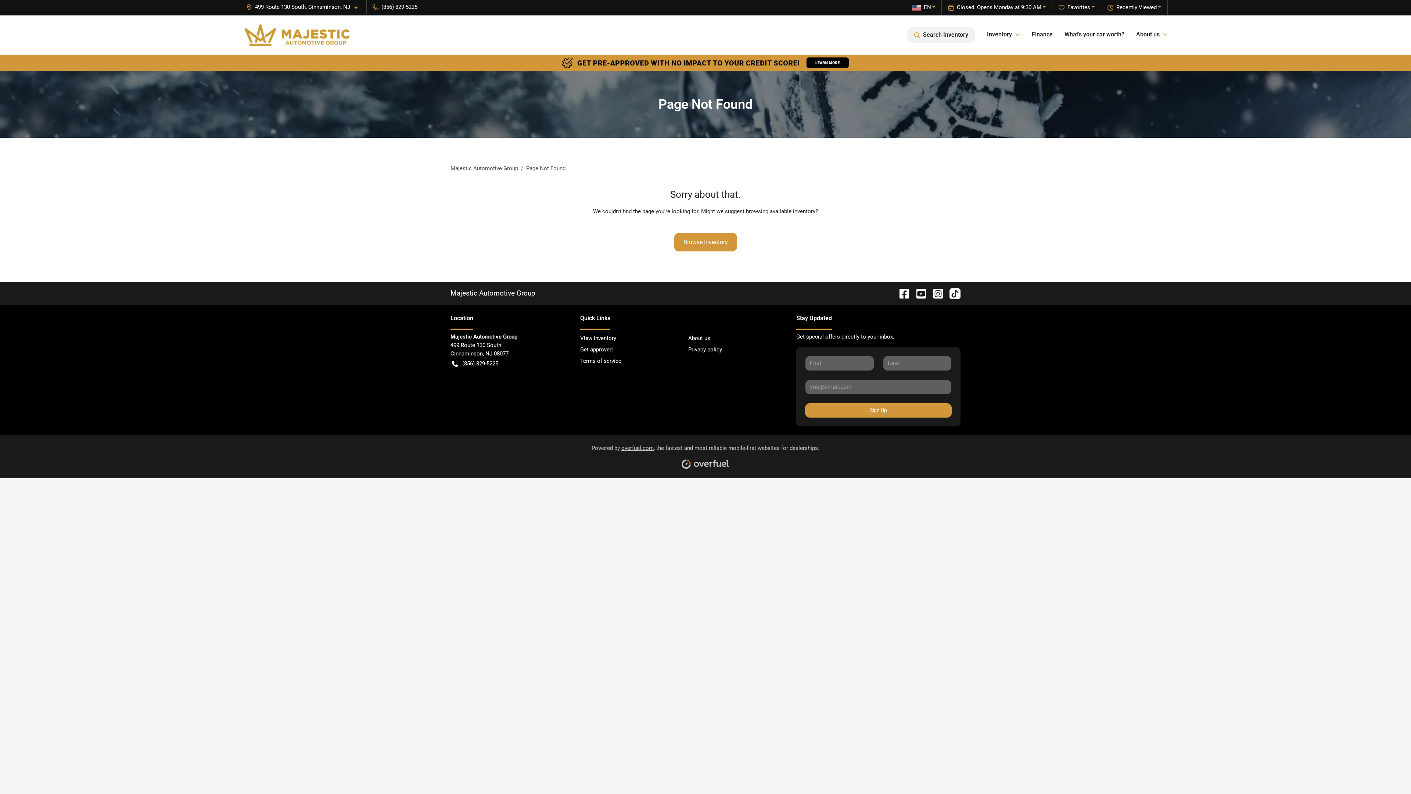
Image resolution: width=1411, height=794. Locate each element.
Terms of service (600, 361)
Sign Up (878, 410)
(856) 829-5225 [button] (399, 7)
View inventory (598, 338)
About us (699, 338)
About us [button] (1148, 34)
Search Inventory (945, 34)
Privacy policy (705, 349)
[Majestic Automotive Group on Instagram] (935, 293)
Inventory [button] (999, 34)
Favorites (1078, 7)
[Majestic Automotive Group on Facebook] (901, 293)
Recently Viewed (1136, 7)
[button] (305, 7)
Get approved (596, 349)
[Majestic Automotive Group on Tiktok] (952, 293)
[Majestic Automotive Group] (297, 35)
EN (927, 7)
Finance (1042, 34)
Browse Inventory (705, 242)
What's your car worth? (1094, 34)
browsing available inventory (780, 211)
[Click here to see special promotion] (705, 62)
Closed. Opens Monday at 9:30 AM (999, 7)
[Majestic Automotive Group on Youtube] (918, 293)
